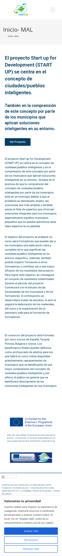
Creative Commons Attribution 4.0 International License (26, 485)
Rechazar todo (31, 548)
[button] (52, 10)
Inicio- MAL (13, 36)
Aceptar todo (31, 531)
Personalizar (31, 539)
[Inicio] (4, 36)
